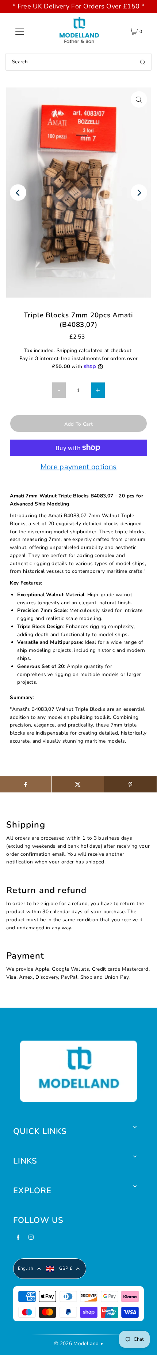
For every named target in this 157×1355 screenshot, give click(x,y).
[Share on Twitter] (78, 784)
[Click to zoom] (139, 99)
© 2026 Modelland (76, 1343)
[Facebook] (18, 1239)
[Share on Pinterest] (130, 784)
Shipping (67, 350)
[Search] (143, 62)
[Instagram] (31, 1239)
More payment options (79, 467)
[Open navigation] (20, 31)
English (26, 1268)
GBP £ (66, 1268)
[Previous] (18, 192)
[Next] (139, 192)
